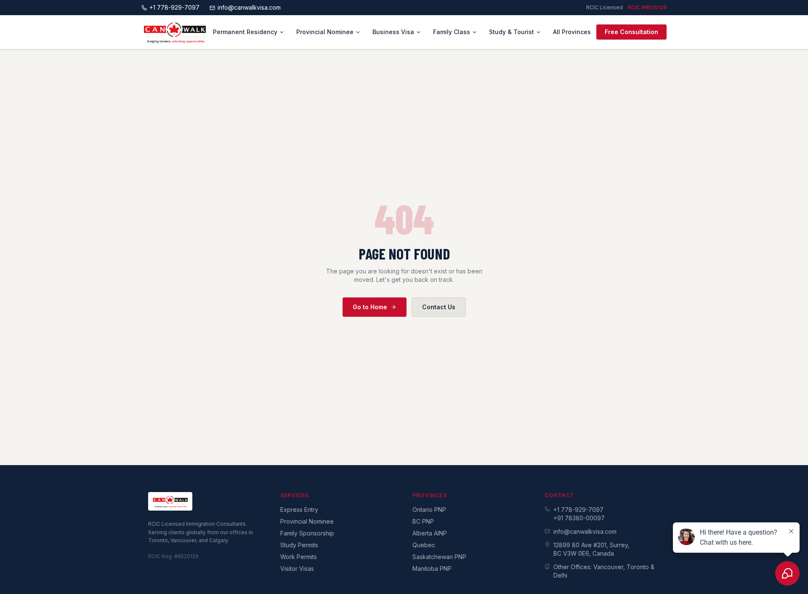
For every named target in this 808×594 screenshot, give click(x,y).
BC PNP (423, 521)
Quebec (423, 545)
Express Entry (299, 509)
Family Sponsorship (307, 533)
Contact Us (438, 306)
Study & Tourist (511, 31)
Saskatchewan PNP (439, 556)
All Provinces (572, 31)
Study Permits (299, 545)
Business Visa (393, 31)
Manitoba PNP (432, 568)
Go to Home (370, 306)
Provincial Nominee (325, 31)
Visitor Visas (297, 568)
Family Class (451, 31)
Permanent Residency (245, 31)
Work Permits (298, 556)
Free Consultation (631, 31)
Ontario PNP (429, 509)
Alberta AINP (429, 533)
